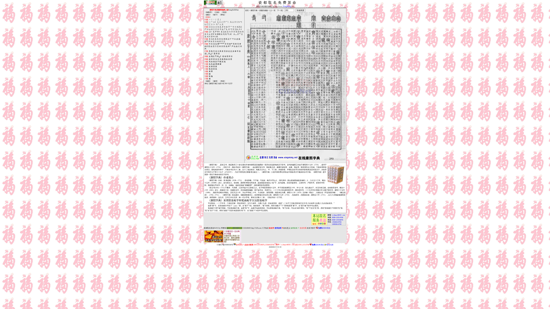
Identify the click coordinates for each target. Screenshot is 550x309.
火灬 (235, 34)
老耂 (230, 44)
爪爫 (239, 34)
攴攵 (224, 32)
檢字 (215, 15)
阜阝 (219, 56)
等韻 (224, 12)
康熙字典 (254, 10)
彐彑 (236, 29)
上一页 (272, 10)
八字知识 (265, 228)
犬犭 (217, 37)
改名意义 (286, 228)
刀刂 (236, 22)
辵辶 (206, 54)
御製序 (208, 12)
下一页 (279, 10)
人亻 (215, 22)
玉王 (212, 39)
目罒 (206, 41)
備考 (215, 81)
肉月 (206, 46)
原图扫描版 (263, 10)
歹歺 (212, 34)
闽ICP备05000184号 (225, 245)
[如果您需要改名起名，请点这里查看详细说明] (327, 219)
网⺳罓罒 (220, 44)
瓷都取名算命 (209, 228)
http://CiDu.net (256, 228)
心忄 (210, 32)
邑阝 (210, 54)
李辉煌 (223, 228)
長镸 (212, 56)
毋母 (218, 34)
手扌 (218, 32)
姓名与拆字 (311, 228)
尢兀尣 (239, 27)
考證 (222, 81)
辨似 (222, 15)
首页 (247, 10)
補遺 (208, 81)
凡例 (217, 12)
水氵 (231, 34)
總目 (208, 15)
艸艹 (229, 46)
